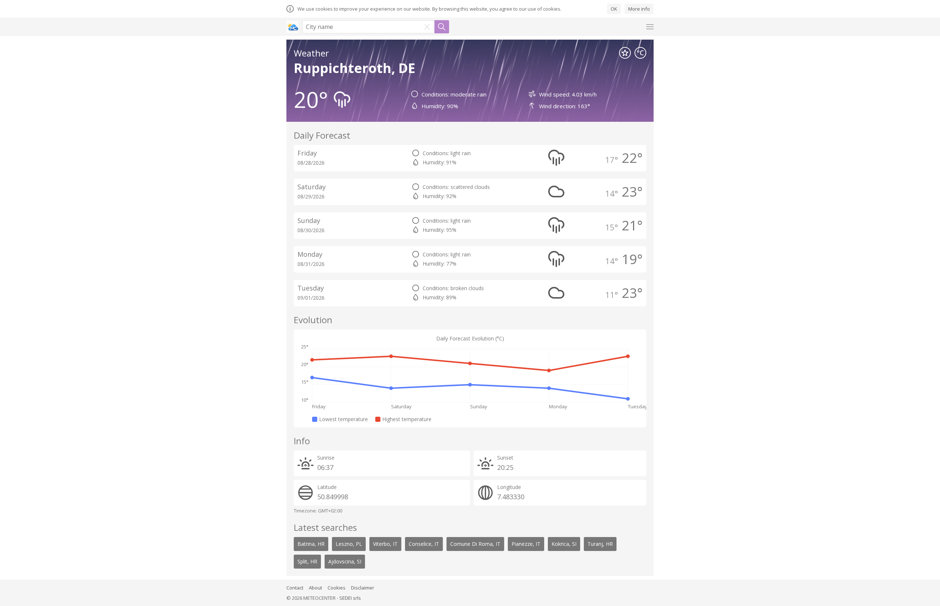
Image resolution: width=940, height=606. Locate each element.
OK (614, 9)
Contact (294, 587)
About (315, 587)
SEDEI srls (350, 598)
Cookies (337, 587)
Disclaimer (362, 587)
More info (639, 9)
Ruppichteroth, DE (354, 68)
